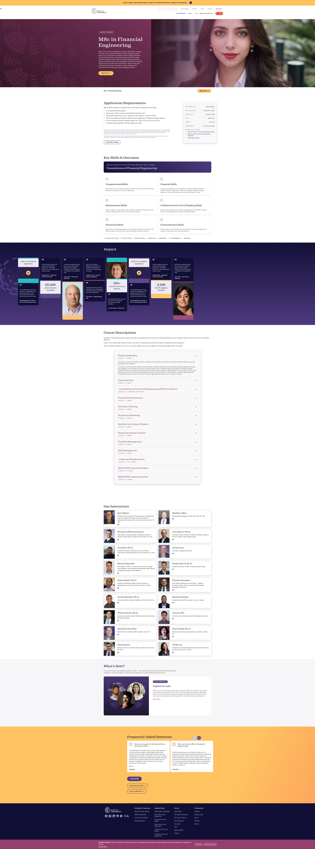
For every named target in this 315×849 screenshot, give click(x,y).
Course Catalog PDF (135, 791)
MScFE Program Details (142, 811)
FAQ (197, 13)
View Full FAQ (134, 778)
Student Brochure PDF (136, 785)
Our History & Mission (181, 814)
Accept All (198, 844)
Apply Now (104, 73)
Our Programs (180, 13)
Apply (218, 13)
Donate (218, 8)
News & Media (185, 8)
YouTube (117, 816)
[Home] (99, 11)
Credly (125, 816)
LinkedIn (114, 816)
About (190, 13)
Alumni (202, 8)
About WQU (178, 811)
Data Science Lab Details (162, 811)
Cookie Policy (102, 846)
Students (194, 8)
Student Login (198, 814)
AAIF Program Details (141, 817)
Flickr (121, 816)
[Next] (199, 738)
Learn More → (157, 699)
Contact (176, 833)
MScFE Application (140, 814)
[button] (157, 356)
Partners (210, 8)
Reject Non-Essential (210, 844)
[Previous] (194, 738)
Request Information (206, 13)
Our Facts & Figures (180, 817)
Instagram (110, 816)
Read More (132, 769)
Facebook (106, 816)
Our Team (177, 824)
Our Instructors (179, 820)
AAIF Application (140, 820)
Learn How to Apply (112, 142)
